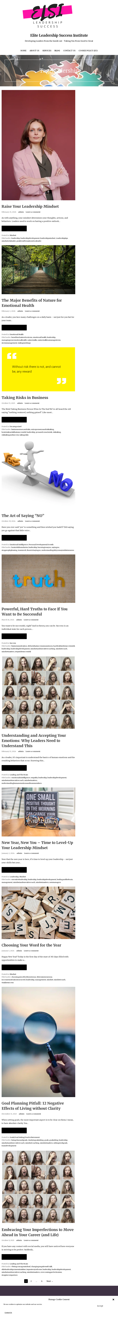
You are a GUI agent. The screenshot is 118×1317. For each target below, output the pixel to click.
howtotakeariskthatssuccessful (14, 432)
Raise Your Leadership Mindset (30, 206)
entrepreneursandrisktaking (42, 429)
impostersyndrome (34, 1269)
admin (21, 212)
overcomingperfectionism (51, 1272)
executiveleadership (19, 879)
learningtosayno (44, 547)
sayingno (55, 547)
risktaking (57, 432)
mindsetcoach (61, 649)
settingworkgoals (60, 1143)
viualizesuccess (8, 983)
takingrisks (24, 435)
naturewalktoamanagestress (49, 340)
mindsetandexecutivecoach (13, 780)
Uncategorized (15, 427)
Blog (57, 50)
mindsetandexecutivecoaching (42, 649)
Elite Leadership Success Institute (59, 35)
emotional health (39, 337)
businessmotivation (19, 646)
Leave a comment (33, 212)
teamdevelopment (9, 1146)
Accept (100, 1306)
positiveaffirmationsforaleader (28, 241)
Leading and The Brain (19, 775)
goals (46, 1140)
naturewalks (32, 340)
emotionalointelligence (20, 778)
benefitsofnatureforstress (21, 337)
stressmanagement (9, 343)
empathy (34, 778)
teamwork (22, 550)
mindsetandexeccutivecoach (13, 1143)
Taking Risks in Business (25, 397)
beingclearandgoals (19, 1140)
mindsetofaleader (9, 241)
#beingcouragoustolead (20, 1267)
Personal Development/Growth (41, 545)
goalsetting (53, 1140)
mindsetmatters (8, 652)
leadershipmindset (47, 238)
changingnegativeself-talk (41, 1267)
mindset (50, 980)
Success (13, 643)
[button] (113, 1299)
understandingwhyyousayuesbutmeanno (57, 550)
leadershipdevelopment (30, 238)
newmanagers (55, 882)
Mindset (13, 235)
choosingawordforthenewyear (23, 977)
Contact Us (8, 1312)
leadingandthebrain (65, 879)
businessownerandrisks (20, 429)
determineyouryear (44, 977)
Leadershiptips (62, 238)
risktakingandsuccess (10, 435)
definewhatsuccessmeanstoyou (40, 646)
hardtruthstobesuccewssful (64, 646)
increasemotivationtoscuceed (13, 980)
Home (23, 50)
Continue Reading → (14, 228)
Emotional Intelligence (19, 545)
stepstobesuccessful (23, 652)
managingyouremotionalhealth (14, 340)
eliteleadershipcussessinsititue (14, 1269)
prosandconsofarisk (44, 432)
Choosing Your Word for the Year (31, 945)
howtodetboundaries (19, 547)
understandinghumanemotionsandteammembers (22, 783)
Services (46, 50)
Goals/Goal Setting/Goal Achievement (25, 1137)
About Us (34, 50)
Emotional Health (17, 334)
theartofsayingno (34, 550)
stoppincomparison (10, 1275)
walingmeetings (24, 343)
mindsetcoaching (32, 1143)
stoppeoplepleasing (9, 550)
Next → (50, 1281)
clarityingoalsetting (36, 1140)
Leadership (14, 877)
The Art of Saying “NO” (23, 515)
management (7, 882)
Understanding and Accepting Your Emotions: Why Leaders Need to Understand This (34, 740)
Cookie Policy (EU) (88, 50)
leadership (15, 238)
